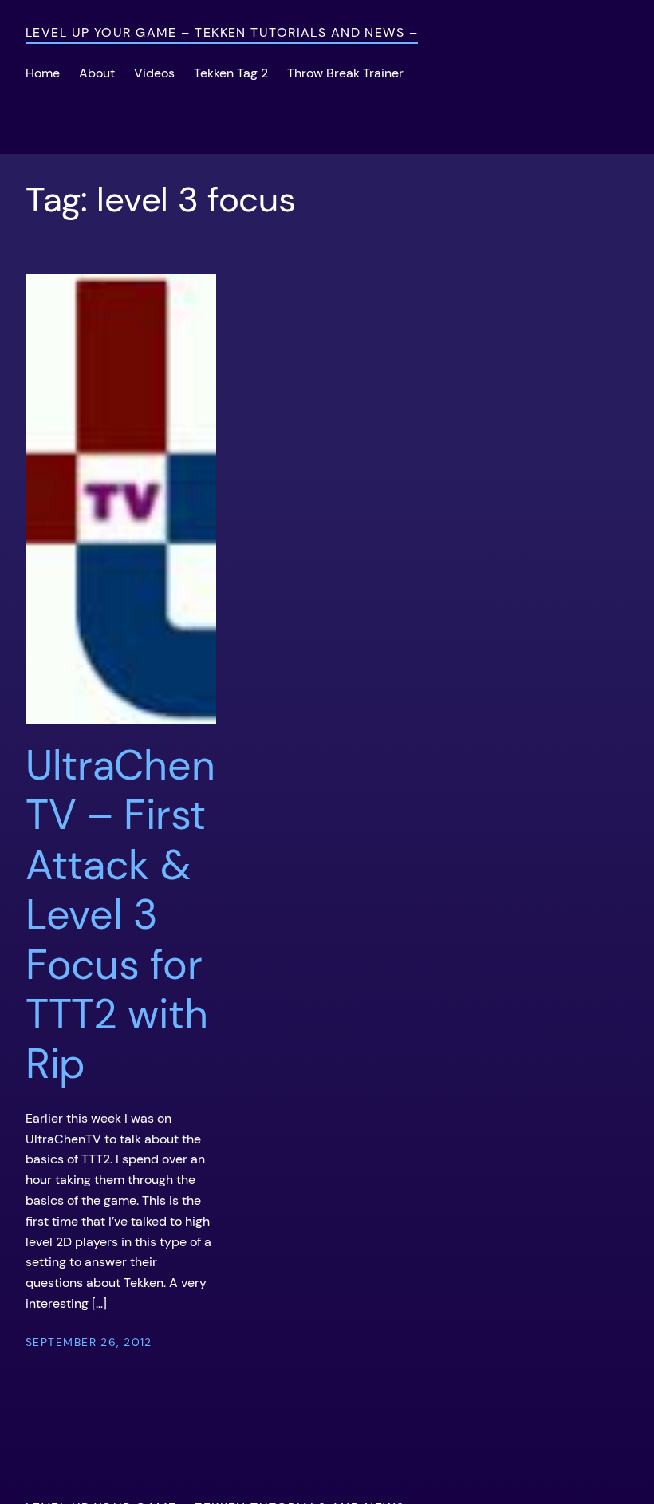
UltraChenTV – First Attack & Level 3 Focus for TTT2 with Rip (120, 914)
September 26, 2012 (89, 1342)
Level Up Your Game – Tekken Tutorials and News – (222, 32)
